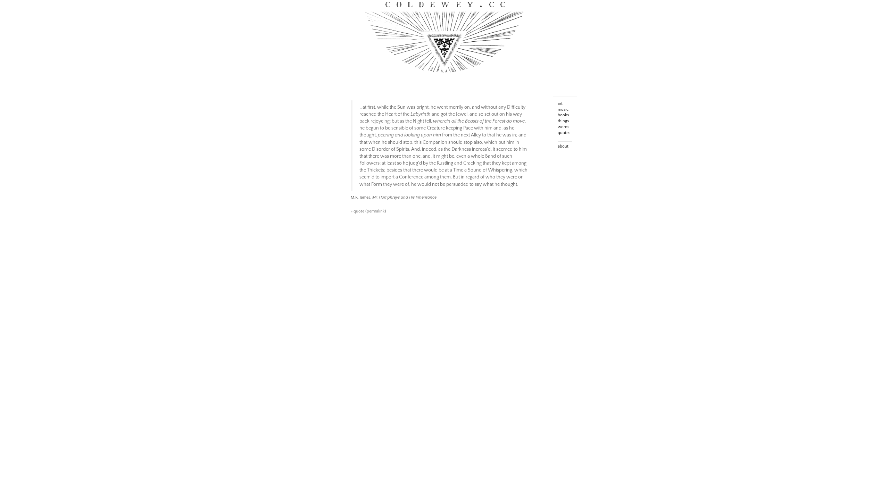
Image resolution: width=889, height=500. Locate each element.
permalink (376, 211)
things (563, 121)
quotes (564, 133)
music (563, 109)
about (563, 146)
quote (359, 211)
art (560, 103)
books (563, 115)
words (563, 127)
